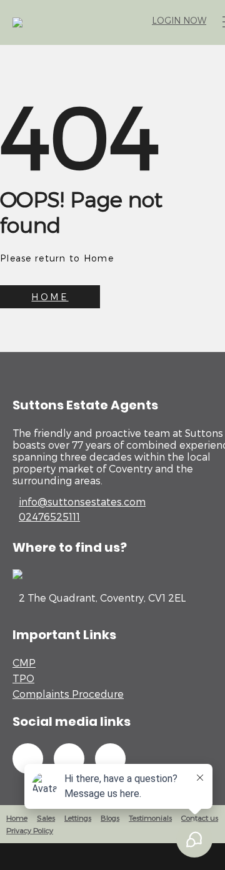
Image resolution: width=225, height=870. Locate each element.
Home (17, 817)
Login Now (179, 20)
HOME (49, 296)
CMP (24, 662)
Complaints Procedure (68, 694)
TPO (23, 678)
